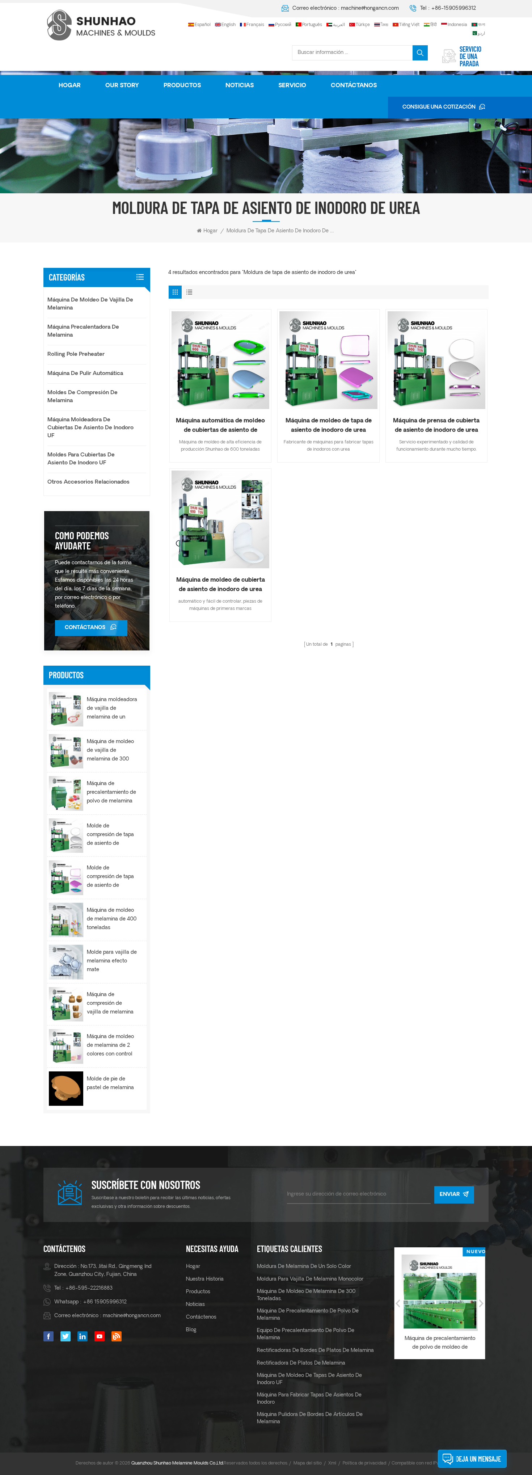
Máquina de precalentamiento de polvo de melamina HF (111, 793)
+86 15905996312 (105, 1302)
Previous (397, 1303)
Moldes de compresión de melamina (82, 397)
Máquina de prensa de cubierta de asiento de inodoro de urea (436, 425)
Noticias (239, 86)
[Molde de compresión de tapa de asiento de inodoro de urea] (66, 877)
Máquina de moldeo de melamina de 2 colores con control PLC (110, 1046)
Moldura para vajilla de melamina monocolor (310, 1279)
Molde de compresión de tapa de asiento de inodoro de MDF (110, 835)
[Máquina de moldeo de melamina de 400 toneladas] (66, 920)
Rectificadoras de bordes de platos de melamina (315, 1350)
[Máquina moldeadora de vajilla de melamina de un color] (66, 709)
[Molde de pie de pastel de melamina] (66, 1088)
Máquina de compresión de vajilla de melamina (110, 1003)
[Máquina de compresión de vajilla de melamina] (66, 1004)
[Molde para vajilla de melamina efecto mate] (66, 962)
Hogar (70, 86)
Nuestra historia (205, 1279)
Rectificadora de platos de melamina (301, 1363)
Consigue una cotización (439, 107)
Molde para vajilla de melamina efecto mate (112, 961)
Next (481, 1303)
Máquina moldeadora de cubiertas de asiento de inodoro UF (90, 428)
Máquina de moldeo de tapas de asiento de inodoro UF (309, 1379)
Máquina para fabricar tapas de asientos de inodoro (309, 1398)
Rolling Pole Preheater (76, 354)
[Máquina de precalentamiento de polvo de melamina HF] (66, 793)
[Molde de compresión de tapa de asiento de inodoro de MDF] (66, 835)
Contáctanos (354, 86)
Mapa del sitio (308, 1463)
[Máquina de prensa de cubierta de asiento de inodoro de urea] (436, 360)
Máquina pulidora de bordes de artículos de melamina (310, 1418)
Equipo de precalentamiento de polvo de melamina (305, 1334)
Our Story (122, 86)
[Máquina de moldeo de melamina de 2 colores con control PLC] (66, 1046)
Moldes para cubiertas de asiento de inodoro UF (81, 459)
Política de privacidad (364, 1463)
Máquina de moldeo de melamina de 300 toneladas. (306, 1295)
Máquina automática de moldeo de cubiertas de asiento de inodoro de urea (220, 426)
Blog (191, 1330)
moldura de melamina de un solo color (304, 1266)
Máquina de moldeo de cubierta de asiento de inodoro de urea (220, 585)
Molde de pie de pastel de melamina (110, 1083)
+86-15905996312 (453, 8)
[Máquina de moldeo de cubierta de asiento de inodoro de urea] (220, 519)
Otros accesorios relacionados (88, 482)
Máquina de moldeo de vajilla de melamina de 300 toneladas (110, 751)
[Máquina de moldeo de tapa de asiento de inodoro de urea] (328, 360)
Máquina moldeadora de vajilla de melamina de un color (112, 709)
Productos (182, 86)
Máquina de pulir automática (85, 373)
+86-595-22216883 (89, 1288)
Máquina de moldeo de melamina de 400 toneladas (111, 919)
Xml (332, 1463)
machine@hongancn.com (370, 8)
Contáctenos (201, 1317)
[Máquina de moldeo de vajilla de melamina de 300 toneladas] (66, 751)
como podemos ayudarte (82, 540)
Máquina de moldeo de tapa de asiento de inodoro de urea (329, 425)
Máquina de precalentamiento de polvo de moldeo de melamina (396, 1344)
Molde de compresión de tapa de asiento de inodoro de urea (110, 877)
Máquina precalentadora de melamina (83, 331)
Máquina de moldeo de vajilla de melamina (90, 304)
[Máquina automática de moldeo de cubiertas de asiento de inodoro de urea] (220, 360)
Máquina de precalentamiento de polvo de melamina (308, 1314)
